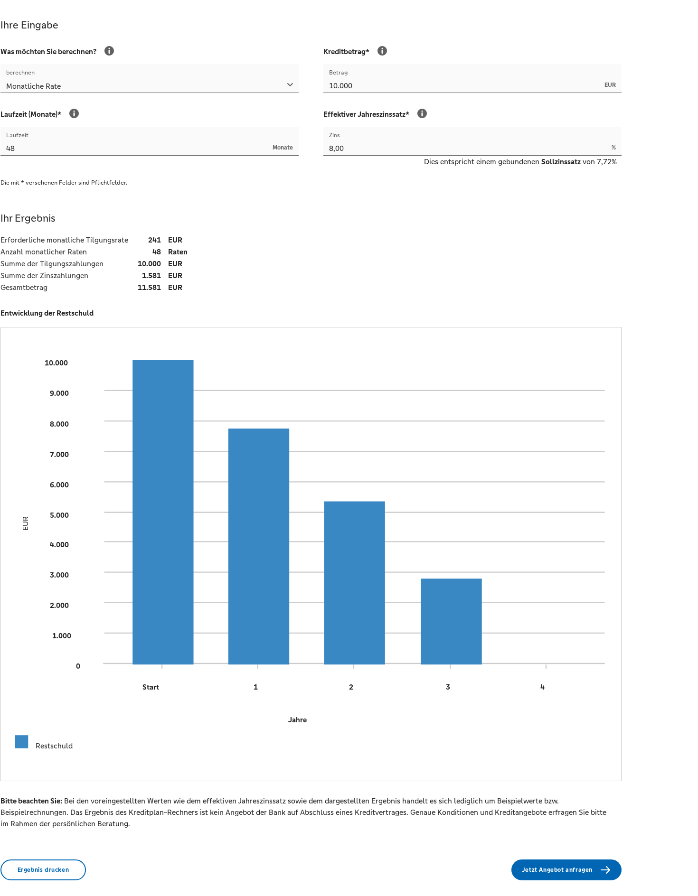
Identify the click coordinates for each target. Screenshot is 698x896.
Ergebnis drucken (43, 870)
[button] (149, 87)
